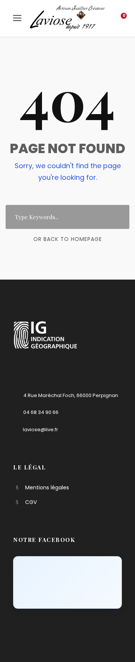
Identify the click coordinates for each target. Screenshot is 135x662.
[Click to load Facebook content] (67, 582)
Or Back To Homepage (67, 239)
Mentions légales (47, 487)
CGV (31, 502)
